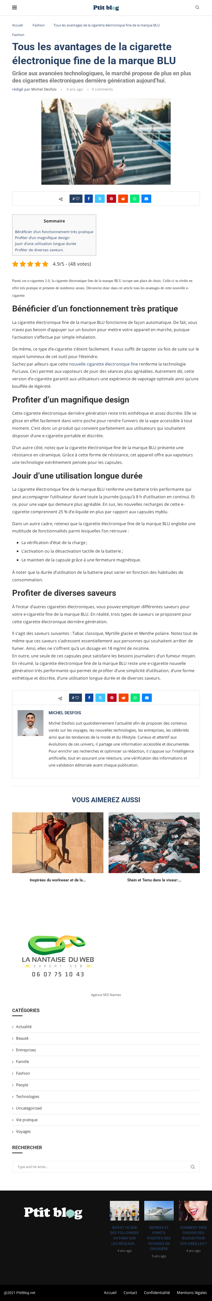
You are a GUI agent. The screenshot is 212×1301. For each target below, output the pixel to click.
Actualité (24, 1026)
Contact (130, 1292)
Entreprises (26, 1049)
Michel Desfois (44, 89)
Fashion (39, 25)
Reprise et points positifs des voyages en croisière (159, 1238)
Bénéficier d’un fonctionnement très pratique (54, 231)
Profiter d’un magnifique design (42, 237)
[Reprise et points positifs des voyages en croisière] (158, 1211)
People (22, 1084)
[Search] (197, 7)
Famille (22, 1061)
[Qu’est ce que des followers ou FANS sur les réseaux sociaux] (124, 1211)
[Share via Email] (146, 199)
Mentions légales (192, 1292)
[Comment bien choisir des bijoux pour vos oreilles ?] (193, 1211)
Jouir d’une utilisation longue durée (45, 243)
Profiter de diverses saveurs (39, 249)
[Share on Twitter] (100, 199)
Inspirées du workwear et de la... (58, 880)
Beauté (22, 1038)
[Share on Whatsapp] (134, 199)
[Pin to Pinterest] (111, 199)
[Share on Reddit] (123, 199)
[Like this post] (77, 199)
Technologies (27, 1096)
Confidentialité (157, 1292)
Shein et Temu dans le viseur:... (154, 880)
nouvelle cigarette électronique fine (103, 364)
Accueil (17, 25)
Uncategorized (29, 1108)
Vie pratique (26, 1119)
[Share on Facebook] (89, 199)
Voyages (23, 1131)
